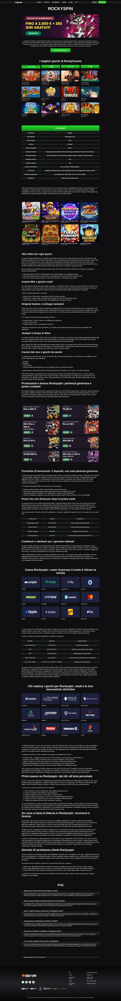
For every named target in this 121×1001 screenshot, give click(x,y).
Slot (89, 66)
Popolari (30, 66)
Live (49, 66)
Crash (69, 66)
